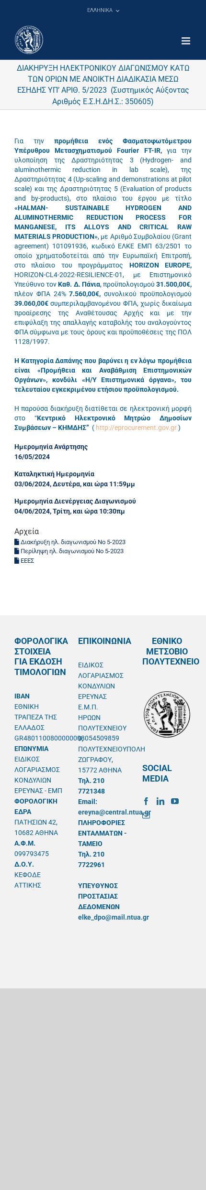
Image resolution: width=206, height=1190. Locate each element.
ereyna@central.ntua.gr (114, 812)
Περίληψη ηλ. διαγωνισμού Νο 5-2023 (71, 551)
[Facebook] (146, 801)
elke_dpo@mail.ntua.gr (113, 917)
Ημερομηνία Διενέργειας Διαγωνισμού (75, 501)
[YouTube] (175, 801)
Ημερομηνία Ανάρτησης (51, 446)
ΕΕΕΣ (26, 560)
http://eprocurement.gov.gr (136, 427)
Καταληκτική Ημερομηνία (54, 474)
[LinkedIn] (160, 801)
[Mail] (146, 815)
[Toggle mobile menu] (187, 41)
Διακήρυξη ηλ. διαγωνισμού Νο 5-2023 (72, 542)
